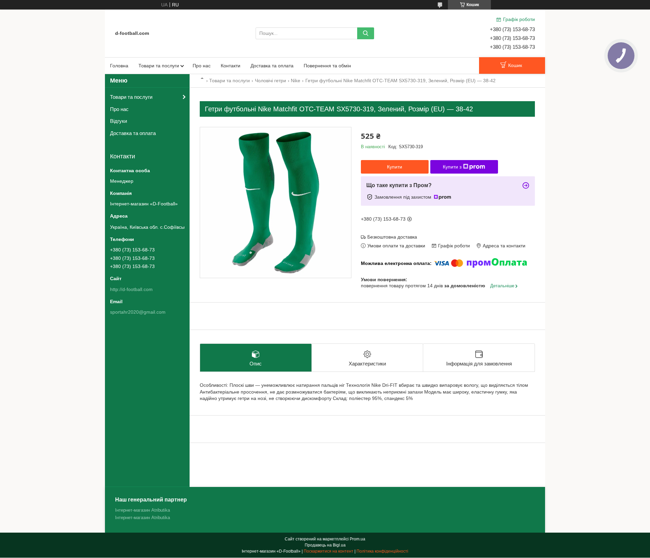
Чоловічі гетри (270, 80)
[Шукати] (365, 33)
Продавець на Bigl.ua (325, 545)
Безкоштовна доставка (392, 237)
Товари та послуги (158, 65)
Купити (394, 167)
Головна (119, 65)
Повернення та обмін (327, 65)
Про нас (202, 65)
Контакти (230, 65)
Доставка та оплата (272, 65)
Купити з (452, 167)
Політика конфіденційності (382, 551)
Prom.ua (357, 539)
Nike (295, 80)
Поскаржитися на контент (328, 551)
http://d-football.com (131, 289)
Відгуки (118, 121)
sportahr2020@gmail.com (138, 312)
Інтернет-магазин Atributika (142, 510)
